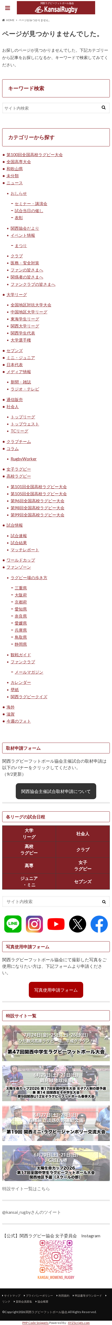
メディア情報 (19, 371)
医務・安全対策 (25, 262)
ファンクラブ (23, 661)
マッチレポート (25, 549)
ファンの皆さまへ (27, 269)
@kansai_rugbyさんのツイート (31, 1212)
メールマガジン (29, 672)
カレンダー (21, 682)
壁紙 (15, 689)
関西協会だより (25, 228)
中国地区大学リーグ (29, 311)
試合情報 (15, 525)
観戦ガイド (21, 654)
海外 (11, 706)
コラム (13, 448)
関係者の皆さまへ (27, 276)
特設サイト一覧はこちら (26, 1188)
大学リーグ (17, 294)
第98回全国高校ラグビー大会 (37, 507)
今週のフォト (19, 721)
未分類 (13, 175)
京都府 (21, 601)
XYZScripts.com (79, 1322)
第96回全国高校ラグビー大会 (37, 500)
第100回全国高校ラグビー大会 (35, 154)
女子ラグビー (19, 469)
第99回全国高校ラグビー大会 (37, 514)
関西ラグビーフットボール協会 (46, 1312)
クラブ (17, 255)
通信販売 (15, 399)
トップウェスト (25, 423)
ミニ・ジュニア (21, 357)
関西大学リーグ (25, 325)
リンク (6, 1301)
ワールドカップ (21, 559)
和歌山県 (15, 168)
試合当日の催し (29, 210)
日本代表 (15, 364)
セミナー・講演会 (31, 203)
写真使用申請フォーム (56, 989)
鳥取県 (21, 637)
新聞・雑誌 (21, 381)
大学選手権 (21, 339)
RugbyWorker (24, 458)
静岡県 (21, 644)
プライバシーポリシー (39, 1295)
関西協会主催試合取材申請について (56, 791)
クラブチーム (19, 441)
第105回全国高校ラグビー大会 (39, 493)
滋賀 (11, 713)
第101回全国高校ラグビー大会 (39, 486)
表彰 (19, 217)
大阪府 (21, 594)
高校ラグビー (19, 476)
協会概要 (43, 1301)
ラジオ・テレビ (25, 388)
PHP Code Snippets (35, 1322)
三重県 (21, 587)
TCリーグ (19, 430)
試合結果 (19, 542)
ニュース (15, 182)
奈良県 (21, 616)
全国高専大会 (19, 161)
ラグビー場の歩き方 (29, 577)
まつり (21, 245)
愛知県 (21, 608)
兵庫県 (21, 630)
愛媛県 (21, 623)
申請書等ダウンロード (88, 1295)
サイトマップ (12, 1295)
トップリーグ (23, 416)
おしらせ (19, 193)
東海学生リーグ (25, 318)
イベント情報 (23, 235)
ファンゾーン (19, 567)
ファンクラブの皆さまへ (33, 284)
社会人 (13, 406)
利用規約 (63, 1295)
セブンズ (15, 350)
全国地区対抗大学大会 (31, 304)
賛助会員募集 (24, 1301)
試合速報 (19, 535)
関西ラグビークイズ (29, 696)
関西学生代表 (23, 332)
